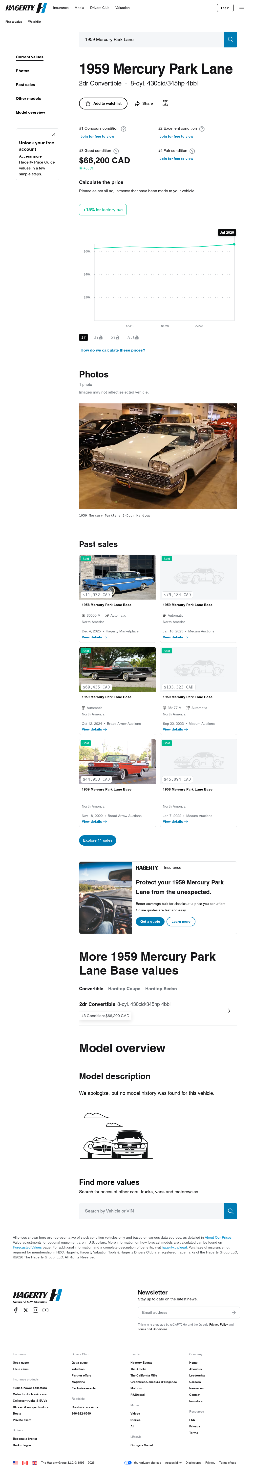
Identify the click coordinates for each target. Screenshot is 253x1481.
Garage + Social (141, 1445)
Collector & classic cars (30, 1394)
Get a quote (150, 921)
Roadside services (85, 1407)
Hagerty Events (141, 1362)
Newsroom (197, 1388)
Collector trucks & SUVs (30, 1400)
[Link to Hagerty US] (15, 1462)
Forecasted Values (27, 1247)
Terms (193, 1432)
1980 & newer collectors (30, 1387)
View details (92, 637)
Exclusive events (84, 1388)
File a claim (21, 1369)
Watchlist (34, 21)
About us (195, 1369)
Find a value (13, 21)
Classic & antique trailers (30, 1407)
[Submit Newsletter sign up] (233, 1312)
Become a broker (25, 1438)
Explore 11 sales (97, 840)
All (132, 1426)
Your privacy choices (147, 1462)
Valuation (78, 1369)
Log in (225, 7)
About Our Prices (218, 1237)
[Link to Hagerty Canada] (25, 1462)
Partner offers (81, 1375)
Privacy (194, 1426)
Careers (195, 1381)
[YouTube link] (45, 1310)
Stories (135, 1419)
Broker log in (22, 1445)
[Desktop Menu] (242, 8)
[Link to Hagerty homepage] (37, 1296)
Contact (194, 1394)
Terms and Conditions (152, 1329)
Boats (17, 1413)
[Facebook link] (16, 1310)
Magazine (78, 1381)
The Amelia (138, 1369)
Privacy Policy (218, 1324)
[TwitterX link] (26, 1310)
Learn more (180, 921)
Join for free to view (97, 136)
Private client (22, 1419)
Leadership (197, 1375)
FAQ (192, 1419)
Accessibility (173, 1462)
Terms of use (227, 1462)
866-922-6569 (81, 1413)
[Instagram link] (36, 1310)
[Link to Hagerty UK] (34, 1462)
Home (193, 1362)
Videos (135, 1413)
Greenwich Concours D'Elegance (153, 1381)
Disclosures (193, 1462)
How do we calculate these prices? (113, 350)
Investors (196, 1401)
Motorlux (136, 1388)
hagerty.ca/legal (174, 1247)
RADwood (137, 1394)
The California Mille (143, 1375)
